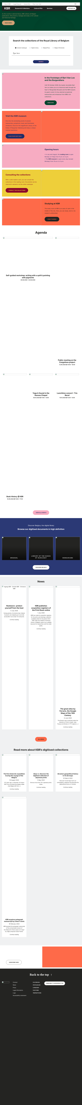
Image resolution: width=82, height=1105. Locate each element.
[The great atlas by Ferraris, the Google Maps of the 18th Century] (68, 646)
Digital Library (35, 47)
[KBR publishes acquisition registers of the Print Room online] (41, 594)
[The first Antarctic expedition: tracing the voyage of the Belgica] (14, 762)
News (14, 985)
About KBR (7, 4)
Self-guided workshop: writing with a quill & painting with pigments (28, 277)
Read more (8, 23)
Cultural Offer (38, 8)
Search (41, 61)
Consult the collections (16, 190)
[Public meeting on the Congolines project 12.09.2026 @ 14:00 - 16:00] (67, 297)
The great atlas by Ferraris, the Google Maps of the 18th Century (67, 712)
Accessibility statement (19, 995)
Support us (71, 8)
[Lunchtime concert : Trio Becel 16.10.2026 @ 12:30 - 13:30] (67, 381)
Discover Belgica (41, 567)
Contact (15, 982)
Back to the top (39, 974)
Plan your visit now (15, 136)
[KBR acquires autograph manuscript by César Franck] (14, 857)
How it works (51, 219)
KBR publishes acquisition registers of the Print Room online (41, 608)
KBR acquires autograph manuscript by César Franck (14, 920)
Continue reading (14, 619)
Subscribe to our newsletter (54, 983)
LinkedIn (36, 987)
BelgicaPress (46, 47)
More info (50, 102)
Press (14, 987)
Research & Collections (22, 8)
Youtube (36, 990)
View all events (41, 512)
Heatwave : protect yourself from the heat (14, 607)
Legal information (18, 990)
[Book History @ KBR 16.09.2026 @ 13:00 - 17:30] (15, 433)
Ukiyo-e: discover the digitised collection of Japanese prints (41, 775)
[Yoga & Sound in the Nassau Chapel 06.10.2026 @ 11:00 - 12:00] (41, 381)
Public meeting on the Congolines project (67, 362)
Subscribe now (14, 962)
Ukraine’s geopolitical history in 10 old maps (67, 775)
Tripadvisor (37, 993)
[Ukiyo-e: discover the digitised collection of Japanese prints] (41, 762)
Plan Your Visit (37, 4)
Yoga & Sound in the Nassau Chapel (41, 395)
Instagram (36, 985)
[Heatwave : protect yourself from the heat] (14, 594)
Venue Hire (27, 4)
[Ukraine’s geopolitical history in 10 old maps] (68, 762)
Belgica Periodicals (59, 47)
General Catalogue (22, 47)
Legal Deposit (17, 4)
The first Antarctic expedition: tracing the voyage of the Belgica (14, 775)
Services (49, 8)
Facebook (36, 982)
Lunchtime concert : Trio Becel (67, 395)
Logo (14, 993)
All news (41, 739)
